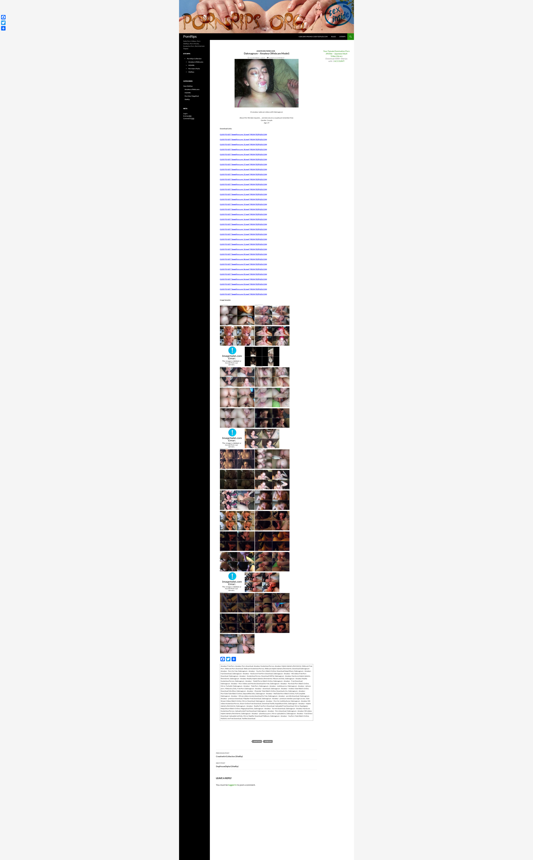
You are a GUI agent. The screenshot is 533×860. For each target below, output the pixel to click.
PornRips (190, 36)
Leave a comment (276, 58)
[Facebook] (3, 17)
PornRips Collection (194, 59)
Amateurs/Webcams (266, 51)
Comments (188, 118)
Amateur (257, 741)
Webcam (268, 741)
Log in (185, 113)
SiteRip (187, 99)
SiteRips (342, 36)
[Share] (3, 28)
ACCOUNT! (339, 61)
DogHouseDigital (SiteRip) (227, 765)
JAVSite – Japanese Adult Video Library (336, 54)
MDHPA (191, 65)
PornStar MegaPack (192, 96)
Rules (333, 36)
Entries (187, 116)
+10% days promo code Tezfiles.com (313, 36)
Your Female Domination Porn (336, 51)
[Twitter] (3, 23)
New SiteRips (188, 86)
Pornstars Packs (194, 69)
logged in (232, 784)
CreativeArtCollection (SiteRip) (229, 755)
